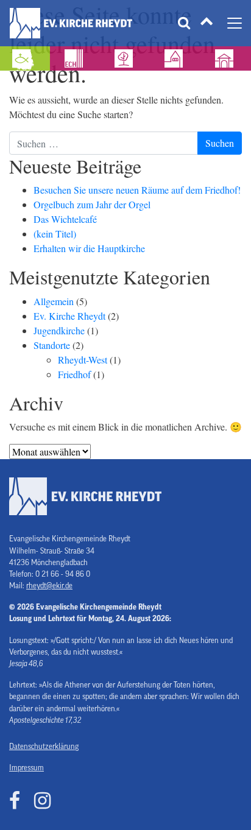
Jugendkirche (59, 330)
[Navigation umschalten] (234, 23)
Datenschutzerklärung (44, 746)
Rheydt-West (82, 359)
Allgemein (54, 301)
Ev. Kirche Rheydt (69, 315)
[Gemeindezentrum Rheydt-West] (125, 58)
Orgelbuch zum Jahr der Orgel (92, 204)
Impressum (26, 768)
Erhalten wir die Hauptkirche (89, 248)
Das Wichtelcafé (65, 219)
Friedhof (74, 374)
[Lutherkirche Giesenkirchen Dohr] (175, 58)
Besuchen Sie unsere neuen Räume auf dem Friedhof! (137, 189)
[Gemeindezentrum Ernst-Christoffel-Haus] (75, 58)
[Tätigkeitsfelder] (206, 23)
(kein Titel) (55, 233)
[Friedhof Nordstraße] (226, 58)
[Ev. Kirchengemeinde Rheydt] (71, 23)
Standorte (52, 345)
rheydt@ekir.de (49, 585)
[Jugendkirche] (25, 58)
